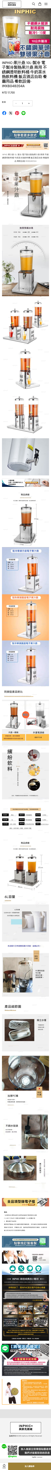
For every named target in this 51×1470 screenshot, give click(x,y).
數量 (4, 102)
